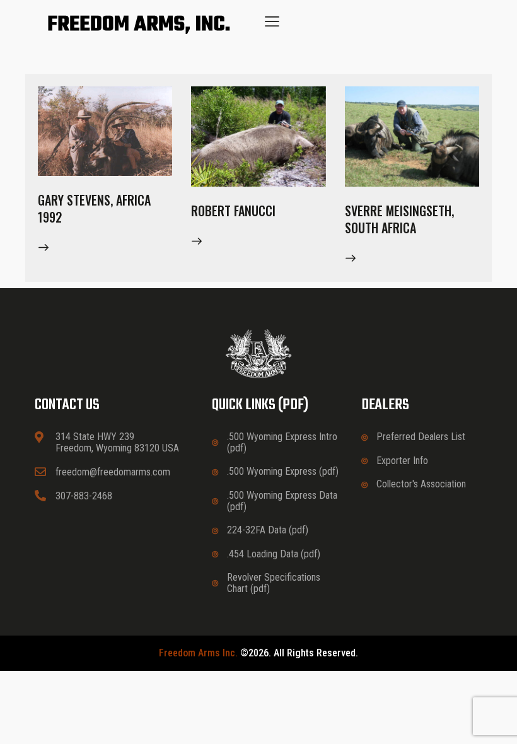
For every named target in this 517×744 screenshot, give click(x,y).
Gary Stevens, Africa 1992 (94, 209)
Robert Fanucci (233, 210)
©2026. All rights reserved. (258, 653)
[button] (272, 21)
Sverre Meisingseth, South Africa (399, 219)
